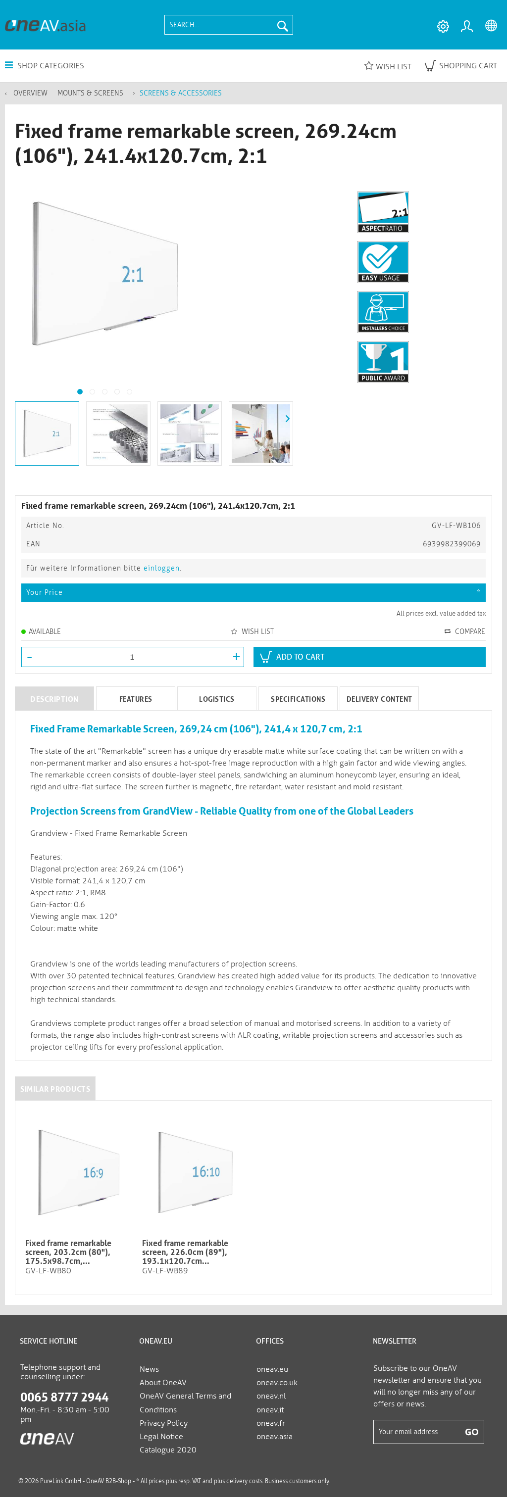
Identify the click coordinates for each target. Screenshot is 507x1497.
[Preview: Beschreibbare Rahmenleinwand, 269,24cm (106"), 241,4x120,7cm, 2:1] (47, 433)
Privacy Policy (164, 1423)
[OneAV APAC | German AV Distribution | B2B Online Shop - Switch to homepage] (45, 25)
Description (54, 699)
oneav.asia (274, 1436)
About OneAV (163, 1382)
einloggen (162, 568)
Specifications (298, 699)
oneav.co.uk (277, 1382)
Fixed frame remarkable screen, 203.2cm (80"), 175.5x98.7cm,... (68, 1252)
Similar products (55, 1089)
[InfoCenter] (443, 27)
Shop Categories (49, 65)
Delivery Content (379, 699)
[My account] (468, 27)
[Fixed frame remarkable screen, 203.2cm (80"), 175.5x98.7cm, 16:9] (78, 1172)
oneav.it (270, 1409)
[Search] (282, 25)
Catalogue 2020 (168, 1449)
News (149, 1369)
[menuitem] (228, 25)
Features (135, 699)
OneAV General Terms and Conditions (185, 1402)
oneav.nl (271, 1395)
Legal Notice (161, 1436)
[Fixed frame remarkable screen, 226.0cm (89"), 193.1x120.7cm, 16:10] (195, 1172)
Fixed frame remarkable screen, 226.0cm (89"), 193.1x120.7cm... (185, 1252)
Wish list (393, 66)
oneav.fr (270, 1423)
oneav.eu (272, 1369)
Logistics (217, 699)
